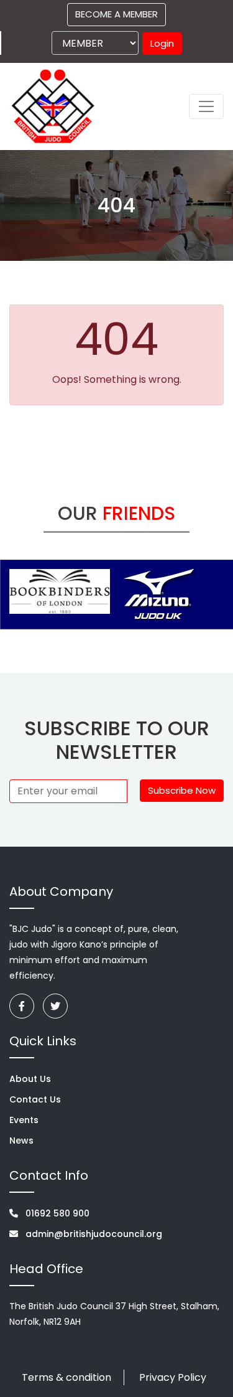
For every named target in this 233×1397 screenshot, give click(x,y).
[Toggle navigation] (206, 106)
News (21, 1140)
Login (162, 43)
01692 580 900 (56, 1213)
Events (24, 1120)
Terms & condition (66, 1377)
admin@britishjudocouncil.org (92, 1234)
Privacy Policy (172, 1377)
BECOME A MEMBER (116, 14)
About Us (30, 1079)
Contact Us (35, 1099)
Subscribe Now (182, 790)
